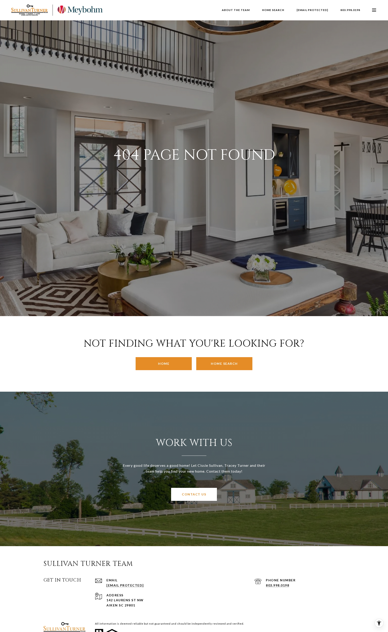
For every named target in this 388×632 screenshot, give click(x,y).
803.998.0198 (350, 10)
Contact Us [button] (194, 494)
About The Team (236, 10)
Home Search (224, 363)
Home (163, 363)
